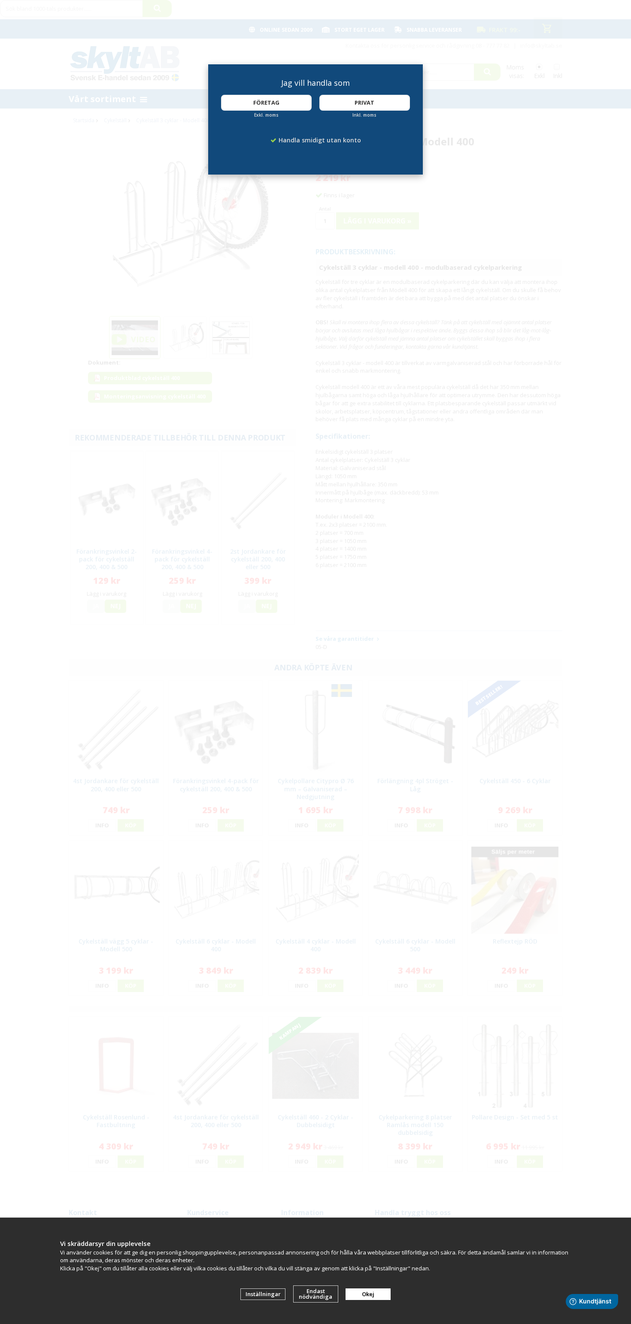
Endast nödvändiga (315, 1293)
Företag (266, 102)
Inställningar (263, 1294)
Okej (368, 1294)
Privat (364, 102)
